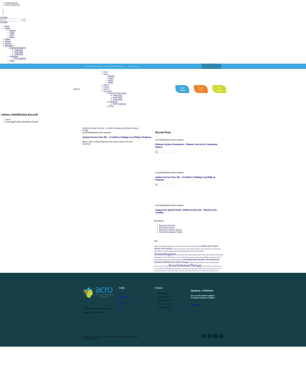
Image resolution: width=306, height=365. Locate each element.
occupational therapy (160, 268)
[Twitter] (211, 66)
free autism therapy (180, 262)
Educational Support (166, 228)
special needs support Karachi (188, 270)
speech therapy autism (203, 270)
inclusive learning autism (212, 262)
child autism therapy (164, 259)
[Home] (76, 89)
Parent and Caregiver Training (170, 230)
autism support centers (182, 254)
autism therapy (219, 254)
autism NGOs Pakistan (168, 251)
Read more (86, 144)
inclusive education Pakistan (197, 262)
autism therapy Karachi (160, 257)
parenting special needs (188, 268)
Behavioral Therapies (167, 225)
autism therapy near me (173, 257)
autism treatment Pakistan (202, 257)
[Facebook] (207, 66)
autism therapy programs (188, 257)
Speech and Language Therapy (171, 232)
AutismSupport (165, 254)
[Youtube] (221, 336)
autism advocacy (171, 246)
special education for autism (213, 268)
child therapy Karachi (177, 259)
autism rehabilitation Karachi (183, 251)
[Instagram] (216, 66)
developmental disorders (194, 259)
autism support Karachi (208, 254)
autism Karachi (216, 249)
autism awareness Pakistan (193, 246)
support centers (214, 270)
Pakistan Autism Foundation (174, 268)
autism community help (179, 249)
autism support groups (195, 254)
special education (200, 268)
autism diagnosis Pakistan (193, 249)
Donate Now (195, 305)
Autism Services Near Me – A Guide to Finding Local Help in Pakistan (116, 137)
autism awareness (181, 246)
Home (8, 120)
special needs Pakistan (174, 270)
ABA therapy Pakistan (160, 246)
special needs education (160, 270)
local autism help (207, 266)
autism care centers (209, 246)
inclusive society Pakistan (161, 266)
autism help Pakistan (206, 249)
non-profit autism (217, 266)
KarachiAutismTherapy (185, 265)
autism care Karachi (163, 248)
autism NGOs (157, 251)
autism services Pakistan (197, 251)
